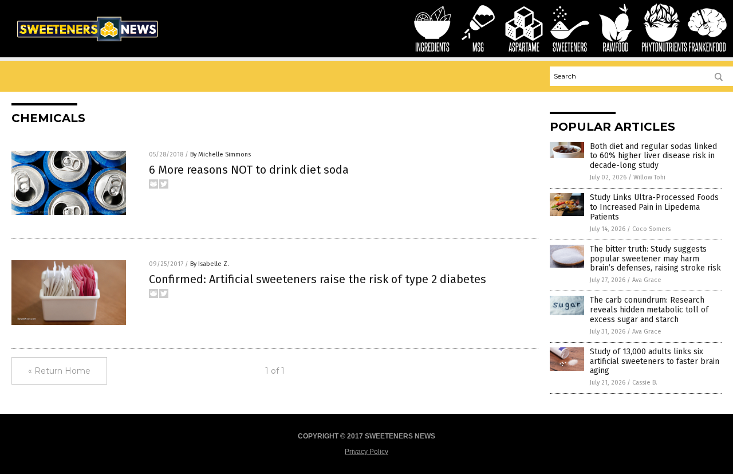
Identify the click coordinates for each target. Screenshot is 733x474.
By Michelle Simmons (220, 154)
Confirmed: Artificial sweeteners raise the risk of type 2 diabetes (317, 279)
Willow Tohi (649, 177)
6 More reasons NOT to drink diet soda (249, 170)
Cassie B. (644, 382)
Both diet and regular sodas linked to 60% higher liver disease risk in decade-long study (653, 156)
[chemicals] (87, 44)
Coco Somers (651, 229)
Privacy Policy (366, 452)
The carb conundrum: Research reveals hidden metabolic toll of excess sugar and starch (649, 309)
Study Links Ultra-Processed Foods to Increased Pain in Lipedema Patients (654, 207)
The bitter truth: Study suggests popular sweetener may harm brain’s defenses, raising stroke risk (655, 258)
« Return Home (59, 371)
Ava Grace (646, 280)
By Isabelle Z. (209, 264)
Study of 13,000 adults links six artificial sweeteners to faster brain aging (654, 361)
